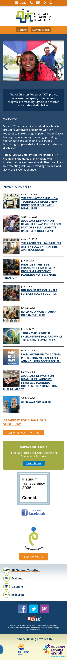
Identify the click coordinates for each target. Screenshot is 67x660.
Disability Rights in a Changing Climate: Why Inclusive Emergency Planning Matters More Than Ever (29, 271)
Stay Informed (41, 29)
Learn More (33, 463)
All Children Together (25, 570)
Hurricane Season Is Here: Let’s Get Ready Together (39, 292)
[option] (18, 650)
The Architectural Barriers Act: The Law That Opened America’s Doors (41, 246)
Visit (44, 3)
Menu (23, 2)
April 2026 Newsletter (36, 401)
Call (31, 3)
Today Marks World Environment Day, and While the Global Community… (41, 336)
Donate (22, 29)
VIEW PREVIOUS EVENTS (24, 433)
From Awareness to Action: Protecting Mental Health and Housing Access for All (41, 358)
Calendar (17, 586)
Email (38, 3)
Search (50, 3)
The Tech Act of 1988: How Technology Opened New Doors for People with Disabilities (39, 203)
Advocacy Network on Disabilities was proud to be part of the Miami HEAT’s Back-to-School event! (41, 226)
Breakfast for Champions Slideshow (24, 422)
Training (17, 578)
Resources (18, 595)
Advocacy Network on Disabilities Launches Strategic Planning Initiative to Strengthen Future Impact (30, 382)
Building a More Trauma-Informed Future (39, 313)
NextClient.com (34, 630)
